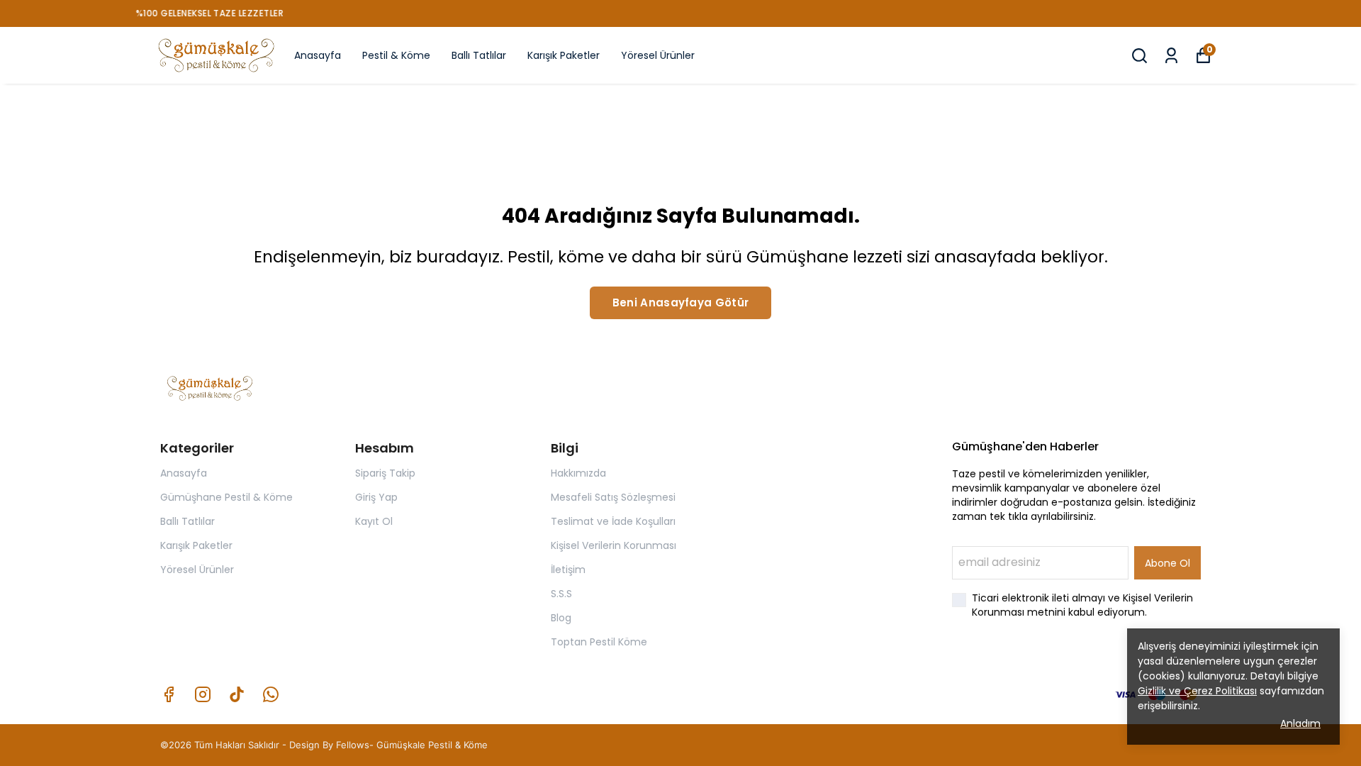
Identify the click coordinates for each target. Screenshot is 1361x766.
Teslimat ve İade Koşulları (613, 521)
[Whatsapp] (270, 694)
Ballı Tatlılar (479, 55)
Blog (561, 618)
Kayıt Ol (374, 521)
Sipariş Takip (385, 473)
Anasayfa (317, 55)
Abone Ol (1167, 563)
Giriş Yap (376, 497)
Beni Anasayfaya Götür (680, 302)
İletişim (568, 569)
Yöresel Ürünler (658, 55)
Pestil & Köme (396, 55)
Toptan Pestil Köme (599, 642)
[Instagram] (202, 694)
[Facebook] (168, 694)
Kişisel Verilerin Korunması (613, 545)
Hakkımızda (578, 473)
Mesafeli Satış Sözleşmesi (613, 497)
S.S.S (561, 594)
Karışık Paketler (563, 55)
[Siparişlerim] (1171, 56)
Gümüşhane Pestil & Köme (226, 497)
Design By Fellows (329, 744)
